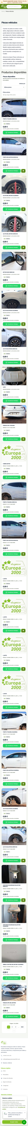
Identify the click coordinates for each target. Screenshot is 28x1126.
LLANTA (5, 578)
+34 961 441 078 (7, 1055)
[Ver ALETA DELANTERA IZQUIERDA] (23, 324)
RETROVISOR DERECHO (8, 272)
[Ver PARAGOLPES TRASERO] (23, 439)
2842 (22, 1027)
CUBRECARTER (6, 463)
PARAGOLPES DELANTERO (9, 1002)
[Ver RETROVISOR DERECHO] (23, 286)
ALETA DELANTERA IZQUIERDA (10, 310)
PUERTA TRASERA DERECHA (10, 119)
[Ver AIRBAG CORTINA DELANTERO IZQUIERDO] (23, 978)
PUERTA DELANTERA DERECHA (10, 157)
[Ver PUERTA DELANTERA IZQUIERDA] (23, 784)
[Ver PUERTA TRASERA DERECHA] (23, 132)
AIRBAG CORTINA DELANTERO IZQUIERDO (13, 964)
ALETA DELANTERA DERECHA (10, 348)
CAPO (4, 387)
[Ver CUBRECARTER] (23, 477)
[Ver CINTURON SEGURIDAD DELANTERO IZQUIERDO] (23, 940)
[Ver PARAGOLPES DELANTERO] (23, 1016)
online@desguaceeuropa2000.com (11, 1059)
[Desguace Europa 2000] (4, 6)
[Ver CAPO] (23, 401)
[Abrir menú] (25, 6)
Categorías (5, 1085)
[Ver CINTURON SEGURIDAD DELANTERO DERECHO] (23, 900)
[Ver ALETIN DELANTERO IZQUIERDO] (23, 209)
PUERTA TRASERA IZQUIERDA (10, 732)
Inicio (4, 1070)
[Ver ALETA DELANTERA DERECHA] (23, 362)
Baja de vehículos (7, 1082)
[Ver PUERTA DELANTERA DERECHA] (23, 171)
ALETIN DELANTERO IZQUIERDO (11, 195)
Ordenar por (22, 83)
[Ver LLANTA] (23, 592)
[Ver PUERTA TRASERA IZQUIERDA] (23, 745)
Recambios (5, 1074)
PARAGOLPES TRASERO (9, 425)
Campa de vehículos (8, 1078)
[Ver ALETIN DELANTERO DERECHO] (23, 247)
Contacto (5, 1089)
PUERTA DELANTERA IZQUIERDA (11, 770)
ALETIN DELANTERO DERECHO (10, 233)
